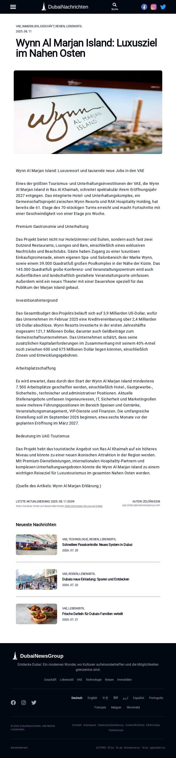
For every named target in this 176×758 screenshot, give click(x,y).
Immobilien (124, 679)
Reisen (109, 679)
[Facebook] (13, 702)
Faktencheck (116, 730)
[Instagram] (23, 702)
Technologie (94, 679)
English (92, 698)
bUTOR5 (101, 747)
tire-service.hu (132, 747)
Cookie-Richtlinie (134, 725)
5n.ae (119, 747)
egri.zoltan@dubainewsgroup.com (141, 505)
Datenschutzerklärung (111, 725)
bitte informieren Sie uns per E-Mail (83, 506)
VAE (79, 679)
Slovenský (133, 707)
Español (138, 698)
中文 (105, 698)
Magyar (116, 707)
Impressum (89, 725)
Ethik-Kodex (153, 725)
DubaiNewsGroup (42, 656)
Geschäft (50, 679)
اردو (125, 698)
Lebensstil (66, 679)
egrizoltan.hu (157, 747)
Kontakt (77, 725)
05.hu (111, 747)
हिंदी (116, 698)
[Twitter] (33, 702)
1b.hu (145, 747)
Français (100, 707)
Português (156, 698)
